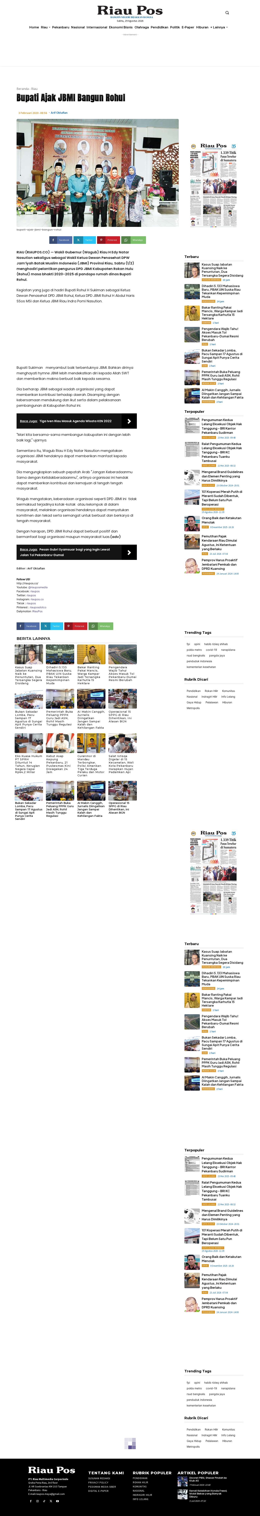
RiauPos (37, 611)
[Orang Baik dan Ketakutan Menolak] (192, 523)
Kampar (206, 322)
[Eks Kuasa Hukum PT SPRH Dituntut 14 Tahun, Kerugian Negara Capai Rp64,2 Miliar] (29, 743)
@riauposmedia (38, 587)
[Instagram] (193, 248)
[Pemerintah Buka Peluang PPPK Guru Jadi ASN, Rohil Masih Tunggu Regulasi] (60, 699)
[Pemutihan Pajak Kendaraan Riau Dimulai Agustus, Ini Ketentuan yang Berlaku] (192, 542)
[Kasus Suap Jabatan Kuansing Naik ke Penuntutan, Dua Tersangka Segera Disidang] (29, 654)
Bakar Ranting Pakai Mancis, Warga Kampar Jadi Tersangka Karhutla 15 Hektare (88, 675)
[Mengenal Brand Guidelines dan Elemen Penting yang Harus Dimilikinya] (192, 477)
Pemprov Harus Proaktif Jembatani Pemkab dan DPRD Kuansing (220, 564)
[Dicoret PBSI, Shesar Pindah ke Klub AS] (183, 1481)
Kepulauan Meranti (213, 509)
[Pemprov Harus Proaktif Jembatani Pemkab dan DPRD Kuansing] (192, 565)
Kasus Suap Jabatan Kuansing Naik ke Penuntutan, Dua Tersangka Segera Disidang (28, 675)
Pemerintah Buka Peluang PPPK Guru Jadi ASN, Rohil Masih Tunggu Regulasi (59, 718)
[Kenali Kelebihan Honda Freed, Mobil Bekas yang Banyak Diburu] (183, 1494)
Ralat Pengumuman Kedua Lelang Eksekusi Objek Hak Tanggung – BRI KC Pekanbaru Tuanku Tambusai (222, 452)
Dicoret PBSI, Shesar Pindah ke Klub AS (208, 1479)
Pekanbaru (208, 401)
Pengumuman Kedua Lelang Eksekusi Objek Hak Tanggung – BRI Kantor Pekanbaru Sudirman (222, 426)
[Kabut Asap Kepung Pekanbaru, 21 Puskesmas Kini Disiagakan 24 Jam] (60, 743)
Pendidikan (209, 301)
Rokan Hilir (209, 383)
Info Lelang (209, 437)
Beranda (23, 89)
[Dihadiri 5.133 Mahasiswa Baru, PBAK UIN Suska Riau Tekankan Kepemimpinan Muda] (60, 654)
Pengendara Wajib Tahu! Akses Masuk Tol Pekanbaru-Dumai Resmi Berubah (122, 674)
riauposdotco (37, 607)
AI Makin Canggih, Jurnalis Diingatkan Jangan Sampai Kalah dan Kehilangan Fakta (91, 719)
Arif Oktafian (59, 112)
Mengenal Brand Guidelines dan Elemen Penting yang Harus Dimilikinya (222, 476)
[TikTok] (44, 1501)
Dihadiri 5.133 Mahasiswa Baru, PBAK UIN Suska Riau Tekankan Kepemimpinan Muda (59, 675)
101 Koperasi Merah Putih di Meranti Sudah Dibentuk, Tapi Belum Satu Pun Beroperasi (222, 498)
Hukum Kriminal (211, 280)
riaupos (35, 591)
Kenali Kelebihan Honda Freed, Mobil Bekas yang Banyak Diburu (208, 1493)
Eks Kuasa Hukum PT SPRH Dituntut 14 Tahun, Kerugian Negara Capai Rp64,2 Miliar (28, 764)
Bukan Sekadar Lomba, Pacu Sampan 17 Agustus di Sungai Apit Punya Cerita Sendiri (28, 719)
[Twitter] (200, 248)
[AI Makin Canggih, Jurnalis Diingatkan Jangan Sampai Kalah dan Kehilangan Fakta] (91, 699)
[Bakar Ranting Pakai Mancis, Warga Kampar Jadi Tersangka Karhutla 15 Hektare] (91, 654)
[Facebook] (186, 248)
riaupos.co (37, 599)
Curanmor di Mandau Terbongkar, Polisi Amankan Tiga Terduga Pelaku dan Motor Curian (90, 765)
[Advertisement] (77, 335)
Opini (205, 527)
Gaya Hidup (208, 485)
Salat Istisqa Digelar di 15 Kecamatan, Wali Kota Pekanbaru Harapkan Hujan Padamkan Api (121, 764)
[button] (227, 12)
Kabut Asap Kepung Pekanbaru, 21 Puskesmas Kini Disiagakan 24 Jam (58, 764)
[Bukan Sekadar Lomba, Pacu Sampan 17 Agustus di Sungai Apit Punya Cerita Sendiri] (29, 699)
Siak (205, 365)
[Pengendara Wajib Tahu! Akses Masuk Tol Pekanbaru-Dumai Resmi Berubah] (122, 654)
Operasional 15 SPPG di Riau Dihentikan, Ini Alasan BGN (120, 716)
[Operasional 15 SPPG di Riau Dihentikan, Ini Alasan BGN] (122, 699)
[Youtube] (207, 248)
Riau (34, 89)
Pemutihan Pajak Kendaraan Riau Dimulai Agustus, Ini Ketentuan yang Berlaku (219, 1281)
